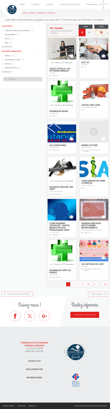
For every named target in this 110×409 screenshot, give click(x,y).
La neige (49, 4)
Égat (8, 42)
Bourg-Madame (12, 34)
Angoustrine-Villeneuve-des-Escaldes (19, 30)
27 (94, 284)
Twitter (29, 316)
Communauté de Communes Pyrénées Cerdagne (91, 406)
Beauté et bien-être (12, 68)
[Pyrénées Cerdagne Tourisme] (12, 9)
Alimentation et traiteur (14, 60)
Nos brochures (34, 377)
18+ (88, 284)
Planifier (35, 4)
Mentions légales (8, 406)
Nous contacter (34, 369)
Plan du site (21, 406)
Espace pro (32, 406)
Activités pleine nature (70, 4)
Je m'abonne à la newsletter (85, 315)
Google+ (44, 316)
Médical (9, 55)
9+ (82, 284)
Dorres (8, 38)
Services (9, 64)
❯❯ (105, 284)
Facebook (15, 316)
